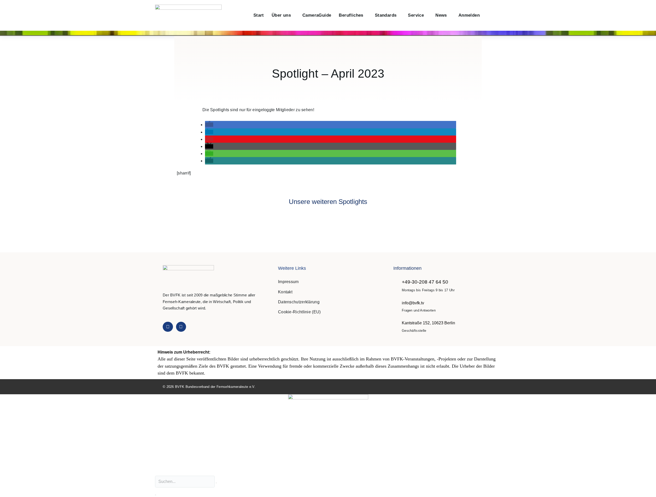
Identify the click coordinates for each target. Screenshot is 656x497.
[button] (489, 15)
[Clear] (216, 482)
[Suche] (155, 494)
